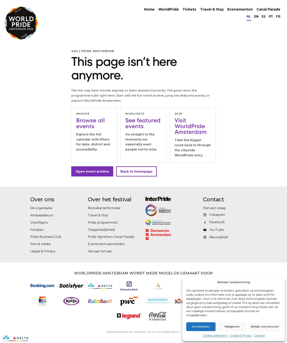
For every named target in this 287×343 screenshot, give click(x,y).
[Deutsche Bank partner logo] (129, 286)
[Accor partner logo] (158, 286)
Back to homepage (136, 171)
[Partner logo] (129, 316)
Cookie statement (215, 335)
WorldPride (168, 9)
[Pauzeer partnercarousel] (34, 338)
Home (149, 9)
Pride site (123, 331)
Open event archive (92, 171)
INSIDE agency (171, 331)
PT (271, 16)
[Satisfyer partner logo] (71, 286)
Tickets (189, 9)
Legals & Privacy (240, 335)
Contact (259, 335)
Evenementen (240, 9)
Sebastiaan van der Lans (148, 331)
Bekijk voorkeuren (265, 326)
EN (256, 16)
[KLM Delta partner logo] (100, 286)
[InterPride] (172, 199)
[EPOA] (168, 210)
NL (249, 16)
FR (278, 16)
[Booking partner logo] (42, 286)
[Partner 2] (15, 338)
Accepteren (201, 326)
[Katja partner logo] (71, 301)
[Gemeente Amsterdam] (163, 234)
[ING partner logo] (42, 301)
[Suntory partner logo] (158, 301)
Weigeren (232, 326)
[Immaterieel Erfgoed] (172, 222)
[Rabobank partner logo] (100, 301)
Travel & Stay (212, 9)
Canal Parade (268, 9)
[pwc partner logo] (129, 301)
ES (264, 16)
